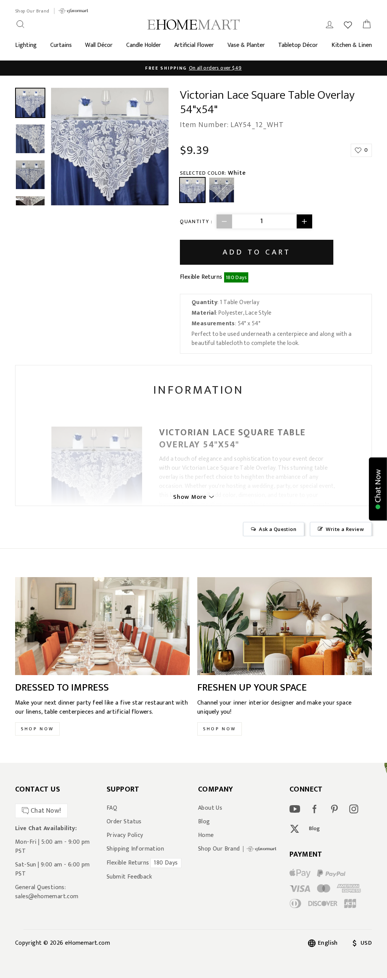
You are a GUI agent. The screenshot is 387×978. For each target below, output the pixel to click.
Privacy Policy (125, 835)
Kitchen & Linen (351, 45)
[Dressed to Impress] (102, 626)
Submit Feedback (129, 877)
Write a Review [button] (345, 529)
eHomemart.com (87, 943)
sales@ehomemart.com (47, 896)
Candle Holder (143, 45)
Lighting (26, 45)
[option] (193, 68)
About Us (210, 808)
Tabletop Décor (298, 45)
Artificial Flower (194, 45)
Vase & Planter (246, 45)
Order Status (124, 821)
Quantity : (196, 221)
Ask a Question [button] (277, 529)
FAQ (112, 808)
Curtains (61, 45)
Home (206, 835)
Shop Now (37, 729)
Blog (204, 821)
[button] (378, 489)
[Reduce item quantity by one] (224, 221)
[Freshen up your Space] (284, 626)
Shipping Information (135, 849)
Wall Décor (99, 45)
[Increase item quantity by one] (304, 221)
